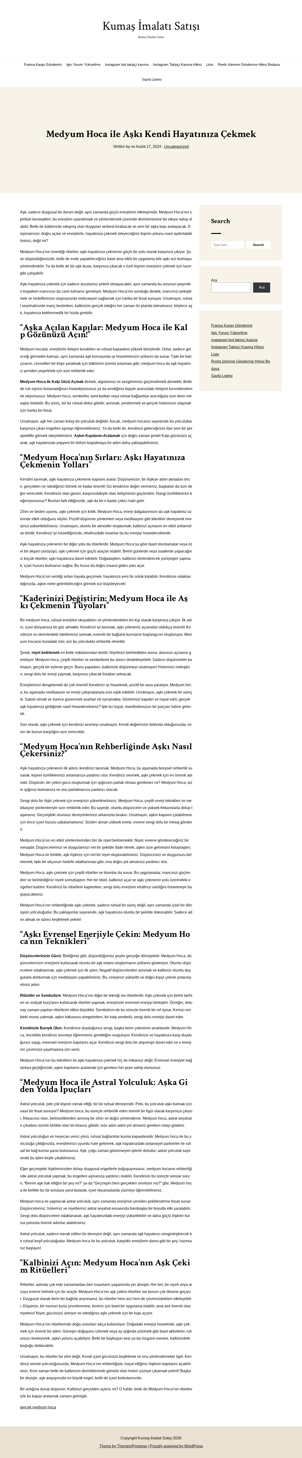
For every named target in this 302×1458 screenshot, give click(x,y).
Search (220, 221)
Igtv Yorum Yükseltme (83, 64)
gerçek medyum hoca (38, 1407)
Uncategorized (176, 147)
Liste (209, 64)
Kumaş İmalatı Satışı (151, 28)
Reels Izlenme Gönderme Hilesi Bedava (249, 64)
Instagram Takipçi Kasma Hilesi (177, 64)
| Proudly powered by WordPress (175, 1446)
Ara (214, 280)
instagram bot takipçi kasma (126, 64)
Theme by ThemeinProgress (123, 1446)
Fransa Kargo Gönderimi (43, 64)
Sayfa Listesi (152, 79)
